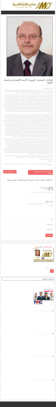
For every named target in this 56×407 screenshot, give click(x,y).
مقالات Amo (32, 163)
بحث (52, 271)
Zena (43, 85)
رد (52, 194)
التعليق (51, 205)
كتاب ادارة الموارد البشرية (10, 171)
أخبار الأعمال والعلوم (47, 163)
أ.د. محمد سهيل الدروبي (24, 163)
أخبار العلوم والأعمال (39, 163)
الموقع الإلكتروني (49, 229)
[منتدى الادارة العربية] (32, 5)
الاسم (51, 219)
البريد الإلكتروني (49, 224)
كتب (53, 282)
